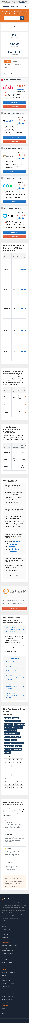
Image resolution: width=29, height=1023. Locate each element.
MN (18, 772)
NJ (5, 778)
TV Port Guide (5, 986)
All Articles (4, 959)
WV (17, 787)
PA (17, 781)
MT (9, 775)
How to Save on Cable (7, 962)
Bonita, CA (7, 752)
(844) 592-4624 (14, 201)
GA (5, 765)
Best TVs (4, 975)
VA (9, 787)
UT (21, 784)
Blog (3, 1013)
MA (9, 772)
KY (12, 768)
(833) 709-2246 (14, 137)
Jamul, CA (6, 740)
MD (5, 772)
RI (21, 781)
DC (17, 762)
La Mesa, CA (7, 737)
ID (12, 765)
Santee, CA (15, 718)
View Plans (14, 106)
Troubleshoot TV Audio (8, 983)
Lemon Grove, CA (9, 746)
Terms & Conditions (10, 920)
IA (5, 768)
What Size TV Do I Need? (8, 978)
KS (8, 768)
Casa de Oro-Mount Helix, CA (12, 733)
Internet (15, 61)
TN (13, 784)
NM (9, 778)
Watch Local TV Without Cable (9, 972)
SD (9, 784)
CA (21, 759)
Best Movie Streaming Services (10, 945)
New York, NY (5, 935)
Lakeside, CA (7, 721)
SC (5, 784)
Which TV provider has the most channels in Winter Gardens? (13, 669)
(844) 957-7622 (14, 232)
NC (17, 778)
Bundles (7, 64)
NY (13, 778)
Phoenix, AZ (5, 937)
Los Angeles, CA (6, 929)
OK (9, 781)
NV (17, 775)
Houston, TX (5, 932)
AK (9, 759)
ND (21, 778)
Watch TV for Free (6, 965)
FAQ (6, 67)
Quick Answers (17, 64)
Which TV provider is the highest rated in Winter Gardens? (13, 678)
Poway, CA (18, 746)
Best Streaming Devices (8, 950)
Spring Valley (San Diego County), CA (13, 743)
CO (5, 762)
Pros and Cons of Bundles (8, 953)
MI (13, 772)
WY (5, 790)
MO (5, 775)
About (3, 1008)
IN (20, 765)
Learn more (22, 2)
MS (22, 772)
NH (22, 775)
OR (13, 781)
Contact (4, 1011)
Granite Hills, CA (8, 724)
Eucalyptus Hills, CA (20, 724)
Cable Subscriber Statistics (8, 994)
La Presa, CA (7, 749)
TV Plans (7, 61)
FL (20, 762)
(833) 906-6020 (14, 171)
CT (9, 762)
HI (9, 765)
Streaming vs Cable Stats (8, 948)
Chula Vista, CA (17, 749)
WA (13, 787)
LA (16, 768)
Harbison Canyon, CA (16, 727)
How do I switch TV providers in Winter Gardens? (12, 695)
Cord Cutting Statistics (7, 1002)
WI (21, 787)
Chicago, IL (4, 926)
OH (5, 781)
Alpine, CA (14, 740)
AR (17, 759)
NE (13, 775)
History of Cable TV (7, 999)
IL (16, 765)
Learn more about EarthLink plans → (16, 605)
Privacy (3, 920)
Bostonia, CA (16, 721)
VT (5, 787)
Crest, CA (6, 727)
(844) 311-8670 (14, 102)
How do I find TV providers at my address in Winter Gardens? (13, 629)
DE (13, 762)
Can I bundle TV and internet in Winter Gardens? (12, 686)
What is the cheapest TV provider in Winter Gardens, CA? (13, 660)
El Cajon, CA (7, 718)
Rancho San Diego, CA (10, 730)
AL (5, 759)
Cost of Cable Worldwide (8, 996)
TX (17, 784)
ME (20, 768)
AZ (13, 759)
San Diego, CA (16, 737)
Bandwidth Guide (6, 980)
